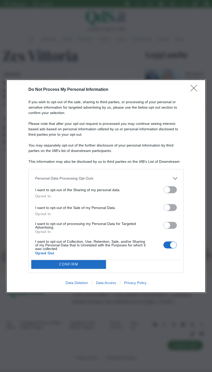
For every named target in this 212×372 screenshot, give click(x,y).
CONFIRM (68, 264)
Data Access (106, 283)
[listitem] (106, 178)
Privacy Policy (135, 283)
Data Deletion (77, 283)
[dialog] (106, 186)
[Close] (195, 90)
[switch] (170, 189)
